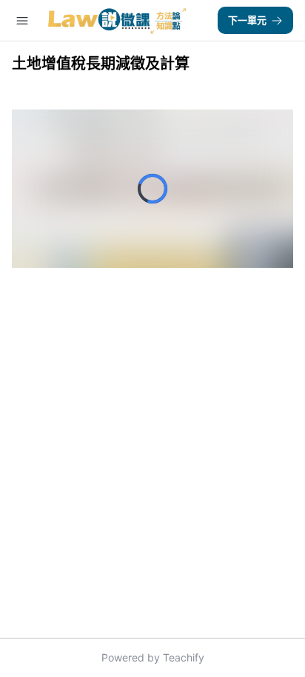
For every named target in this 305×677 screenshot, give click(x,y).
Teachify (183, 657)
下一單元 (247, 20)
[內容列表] (22, 20)
